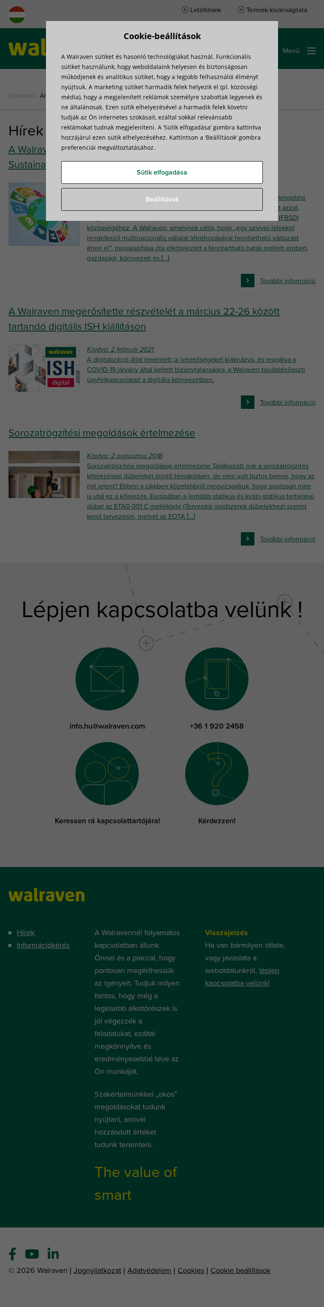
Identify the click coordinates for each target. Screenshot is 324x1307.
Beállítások (162, 199)
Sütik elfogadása (162, 172)
